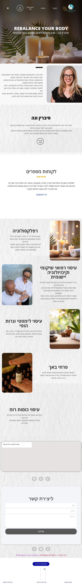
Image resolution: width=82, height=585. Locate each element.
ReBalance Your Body (41, 28)
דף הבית (62, 555)
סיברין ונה (41, 118)
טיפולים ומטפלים (48, 555)
